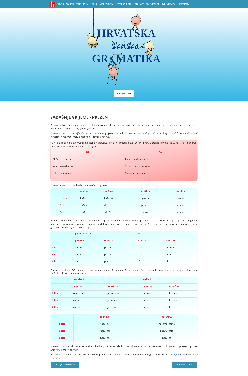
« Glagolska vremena (65, 364)
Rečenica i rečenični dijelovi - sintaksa (155, 4)
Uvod (61, 4)
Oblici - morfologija (103, 4)
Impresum (184, 4)
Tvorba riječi (124, 4)
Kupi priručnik (124, 93)
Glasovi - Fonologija (77, 4)
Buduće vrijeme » (185, 364)
